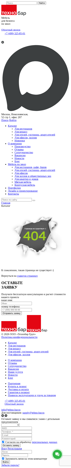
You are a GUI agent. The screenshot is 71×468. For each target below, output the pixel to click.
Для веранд (21, 131)
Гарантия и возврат (19, 392)
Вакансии (20, 155)
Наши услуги (15, 372)
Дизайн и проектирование (23, 190)
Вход (4, 448)
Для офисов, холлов (26, 137)
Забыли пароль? (10, 465)
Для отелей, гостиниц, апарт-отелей (35, 134)
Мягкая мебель (23, 182)
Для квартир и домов (26, 179)
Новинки (20, 140)
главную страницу (27, 275)
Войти (13, 120)
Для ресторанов (23, 128)
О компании (15, 143)
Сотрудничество (24, 152)
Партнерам (14, 383)
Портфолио (14, 188)
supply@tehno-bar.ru (33, 412)
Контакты (13, 193)
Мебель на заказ (17, 164)
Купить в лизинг (17, 386)
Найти (42, 3)
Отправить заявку (11, 313)
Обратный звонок (10, 29)
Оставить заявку (11, 445)
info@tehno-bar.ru (10, 409)
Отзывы (19, 149)
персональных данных (44, 442)
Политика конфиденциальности (19, 337)
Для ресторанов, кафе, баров (31, 167)
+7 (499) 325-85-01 (15, 33)
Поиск (5, 120)
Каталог (12, 125)
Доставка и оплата (18, 389)
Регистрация (15, 448)
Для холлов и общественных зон (33, 176)
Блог (17, 161)
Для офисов (21, 173)
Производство (23, 146)
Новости (19, 158)
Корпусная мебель (25, 185)
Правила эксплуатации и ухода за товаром (32, 395)
